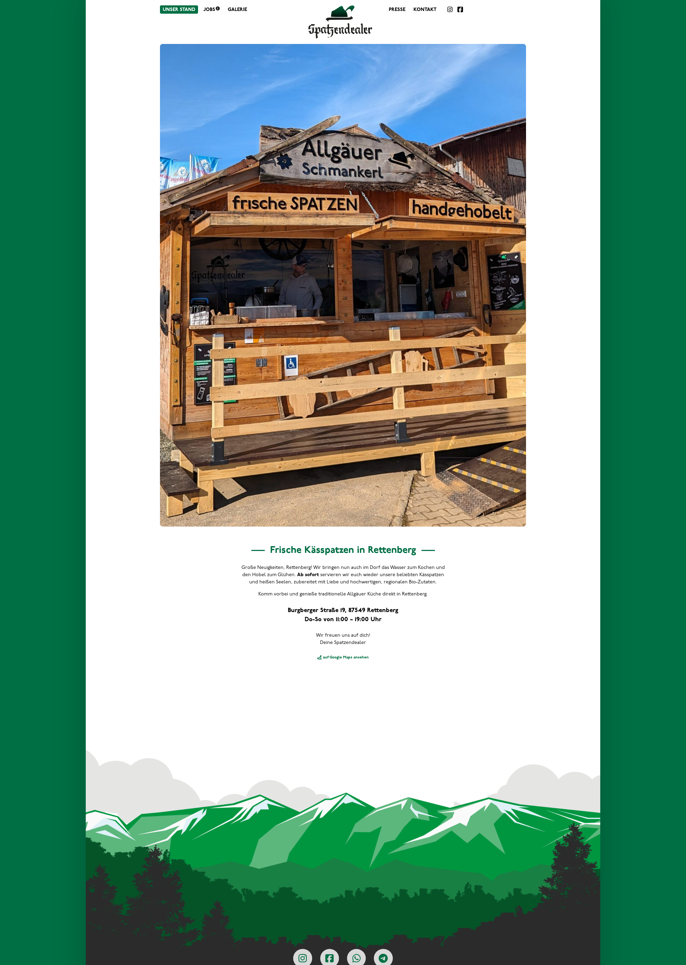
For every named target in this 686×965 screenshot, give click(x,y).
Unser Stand (179, 10)
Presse (397, 10)
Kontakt (425, 10)
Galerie (237, 10)
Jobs (210, 9)
